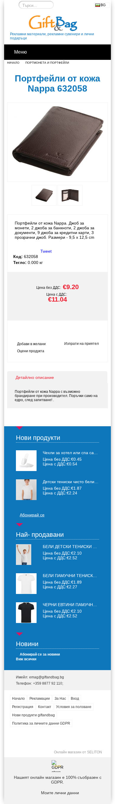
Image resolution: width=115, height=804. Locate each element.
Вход (75, 698)
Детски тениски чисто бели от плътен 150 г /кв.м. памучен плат (71, 481)
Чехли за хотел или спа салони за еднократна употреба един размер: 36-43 (71, 452)
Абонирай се (32, 514)
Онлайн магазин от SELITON (78, 752)
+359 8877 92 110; (48, 683)
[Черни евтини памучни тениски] (26, 621)
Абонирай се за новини (40, 654)
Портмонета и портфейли (47, 62)
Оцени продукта (30, 351)
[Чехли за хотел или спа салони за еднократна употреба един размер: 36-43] (26, 460)
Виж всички (26, 659)
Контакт (44, 707)
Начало (13, 62)
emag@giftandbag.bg (46, 677)
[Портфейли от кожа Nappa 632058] (57, 176)
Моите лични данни (60, 792)
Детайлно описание (35, 377)
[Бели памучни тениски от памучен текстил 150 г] (26, 592)
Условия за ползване (73, 707)
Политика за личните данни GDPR (41, 723)
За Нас (60, 698)
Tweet (46, 251)
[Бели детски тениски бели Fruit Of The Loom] (23, 563)
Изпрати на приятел (81, 344)
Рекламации (39, 698)
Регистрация (22, 707)
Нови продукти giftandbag (33, 715)
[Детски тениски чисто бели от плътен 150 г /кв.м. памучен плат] (26, 489)
